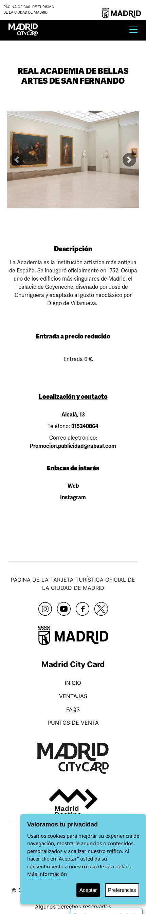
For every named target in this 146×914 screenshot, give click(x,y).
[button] (17, 160)
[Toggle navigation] (133, 29)
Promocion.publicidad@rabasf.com (73, 446)
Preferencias (122, 890)
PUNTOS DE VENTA (73, 722)
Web (73, 486)
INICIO (73, 682)
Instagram (73, 497)
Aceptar (88, 890)
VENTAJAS (73, 696)
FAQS (73, 709)
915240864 (84, 426)
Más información (47, 873)
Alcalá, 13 (73, 414)
